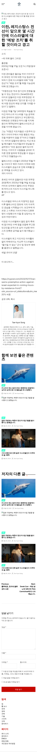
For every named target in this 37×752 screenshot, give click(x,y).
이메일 (5, 662)
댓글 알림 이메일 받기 (11, 678)
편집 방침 (5, 741)
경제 (3, 711)
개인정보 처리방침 (8, 743)
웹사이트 (23, 662)
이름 (4, 653)
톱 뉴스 (4, 706)
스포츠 (4, 719)
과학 (3, 714)
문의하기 (5, 724)
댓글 (4, 627)
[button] (18, 289)
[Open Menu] (3, 4)
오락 (3, 721)
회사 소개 (5, 734)
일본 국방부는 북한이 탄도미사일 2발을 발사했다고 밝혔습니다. (18, 421)
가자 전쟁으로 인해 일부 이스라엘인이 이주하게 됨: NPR (18, 454)
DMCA (4, 739)
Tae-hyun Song (18, 49)
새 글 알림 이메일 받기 (11, 682)
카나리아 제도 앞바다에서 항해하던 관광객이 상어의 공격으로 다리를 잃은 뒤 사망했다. (18, 389)
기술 (3, 716)
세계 (3, 22)
